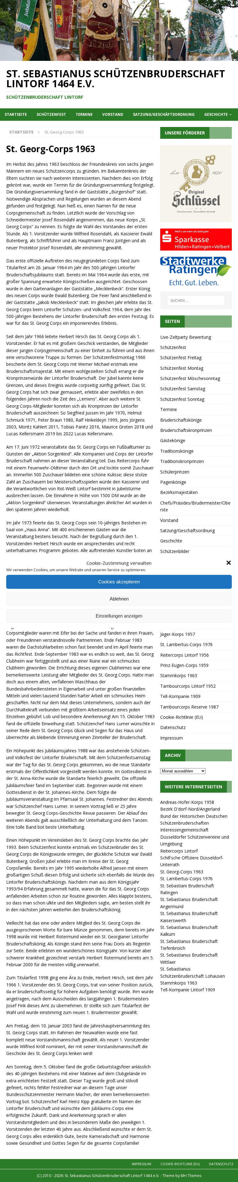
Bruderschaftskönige (181, 420)
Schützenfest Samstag (182, 389)
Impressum (171, 738)
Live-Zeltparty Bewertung (185, 337)
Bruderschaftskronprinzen (186, 430)
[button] (229, 562)
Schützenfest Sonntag (182, 399)
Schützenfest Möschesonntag (190, 378)
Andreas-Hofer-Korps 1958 (187, 802)
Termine (84, 114)
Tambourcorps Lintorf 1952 (188, 686)
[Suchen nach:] (196, 300)
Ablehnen (119, 598)
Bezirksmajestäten (179, 492)
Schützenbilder (174, 551)
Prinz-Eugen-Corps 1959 (184, 665)
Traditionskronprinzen (182, 461)
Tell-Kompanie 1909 (180, 696)
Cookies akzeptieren (119, 581)
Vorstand (112, 114)
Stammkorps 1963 (178, 675)
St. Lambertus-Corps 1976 (186, 644)
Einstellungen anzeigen (119, 615)
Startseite (16, 114)
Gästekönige (172, 440)
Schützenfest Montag (181, 368)
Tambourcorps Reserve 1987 (189, 707)
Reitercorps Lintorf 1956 (184, 655)
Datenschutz (173, 727)
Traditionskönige (177, 451)
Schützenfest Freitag (180, 357)
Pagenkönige (173, 482)
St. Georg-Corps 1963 (181, 872)
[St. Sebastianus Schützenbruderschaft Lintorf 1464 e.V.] (119, 57)
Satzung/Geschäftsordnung (164, 114)
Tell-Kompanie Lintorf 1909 (187, 990)
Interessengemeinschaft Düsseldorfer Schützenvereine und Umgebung (194, 837)
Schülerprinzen (174, 472)
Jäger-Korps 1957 (177, 634)
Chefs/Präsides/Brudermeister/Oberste (195, 506)
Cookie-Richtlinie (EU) (181, 717)
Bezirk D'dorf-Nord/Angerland (190, 809)
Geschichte (216, 114)
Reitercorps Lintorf (179, 851)
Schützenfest (51, 114)
